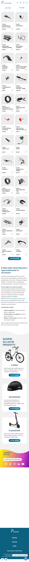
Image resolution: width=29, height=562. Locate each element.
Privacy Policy (10, 550)
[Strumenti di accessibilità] (6, 559)
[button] (18, 2)
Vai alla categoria (14, 375)
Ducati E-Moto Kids (14, 298)
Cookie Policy (18, 550)
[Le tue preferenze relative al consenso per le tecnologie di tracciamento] (2, 559)
